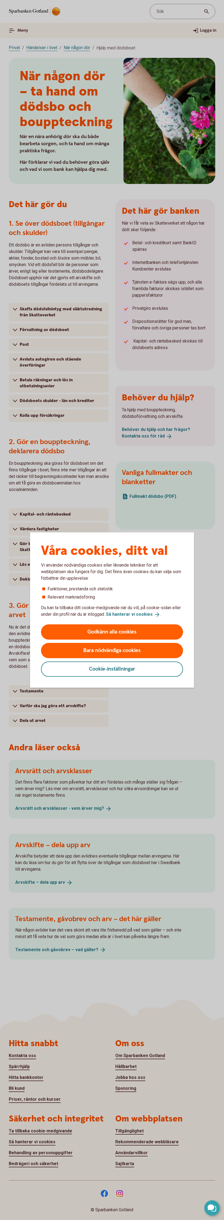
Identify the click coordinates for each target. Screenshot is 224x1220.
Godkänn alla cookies (112, 631)
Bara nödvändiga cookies (112, 650)
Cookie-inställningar (112, 668)
